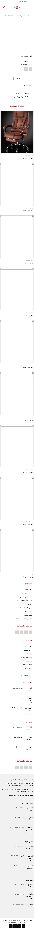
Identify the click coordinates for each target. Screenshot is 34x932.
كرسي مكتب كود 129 (28, 263)
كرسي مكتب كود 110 (28, 367)
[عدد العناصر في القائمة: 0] (4, 7)
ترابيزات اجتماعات (28, 593)
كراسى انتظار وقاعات (27, 608)
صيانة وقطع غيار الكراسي (25, 600)
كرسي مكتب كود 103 (28, 577)
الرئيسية (30, 16)
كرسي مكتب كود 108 (28, 472)
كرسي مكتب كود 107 (28, 315)
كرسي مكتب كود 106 (28, 420)
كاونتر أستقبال (28, 604)
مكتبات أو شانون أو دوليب (25, 619)
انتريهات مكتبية (28, 589)
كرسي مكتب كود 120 (28, 524)
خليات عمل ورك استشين (26, 597)
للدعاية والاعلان (12, 922)
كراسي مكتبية (21, 16)
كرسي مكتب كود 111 (28, 210)
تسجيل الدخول (22, 97)
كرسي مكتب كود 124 (28, 158)
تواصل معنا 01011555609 (25, 2)
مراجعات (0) (17, 79)
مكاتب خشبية (28, 615)
